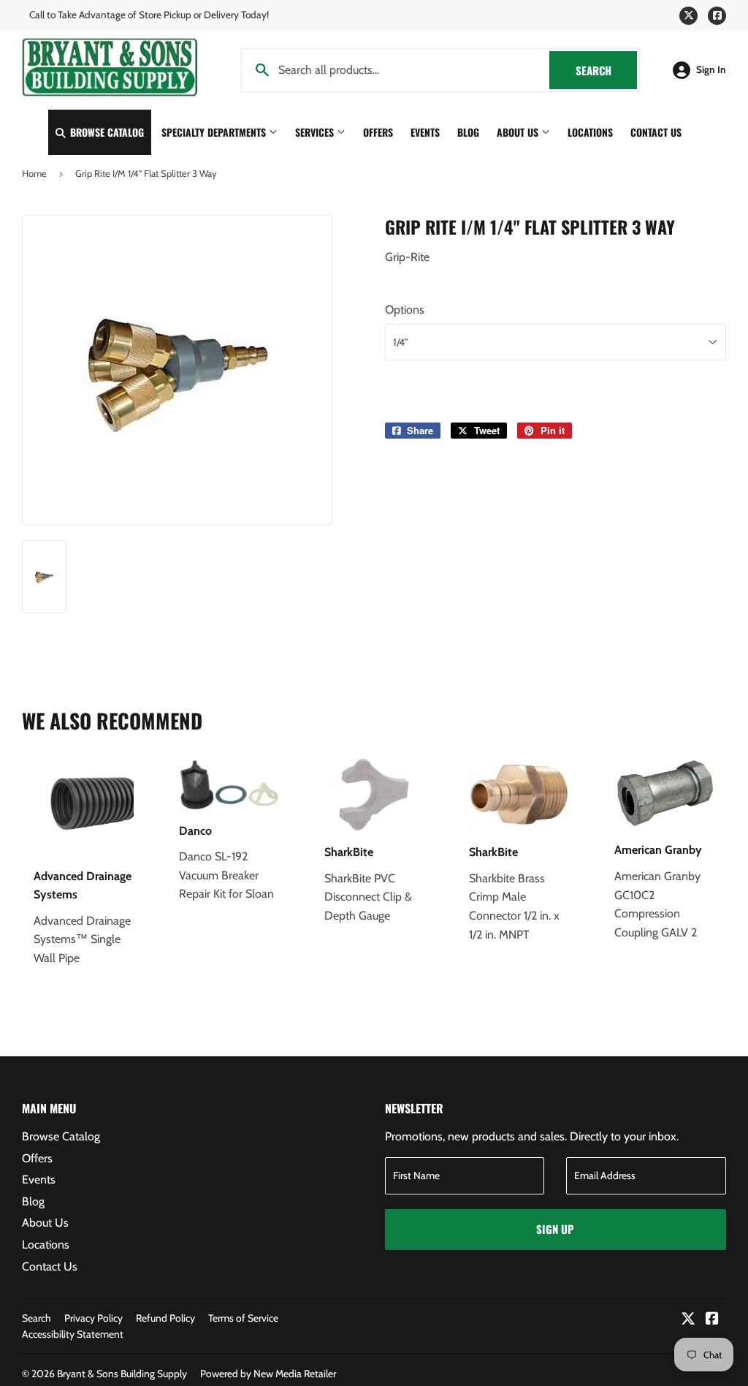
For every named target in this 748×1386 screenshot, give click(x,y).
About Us (519, 132)
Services (316, 132)
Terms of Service (243, 1318)
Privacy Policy (93, 1318)
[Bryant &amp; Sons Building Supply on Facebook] (712, 1320)
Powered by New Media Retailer (268, 1373)
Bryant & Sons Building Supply (122, 1373)
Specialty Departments (215, 132)
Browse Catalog (105, 132)
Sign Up (555, 1229)
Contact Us (656, 132)
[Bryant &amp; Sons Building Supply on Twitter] (688, 1320)
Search (606, 70)
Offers (378, 132)
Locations (590, 132)
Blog (468, 132)
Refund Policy (165, 1318)
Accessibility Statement (72, 1334)
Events (425, 132)
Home (34, 173)
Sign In (711, 69)
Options (404, 310)
